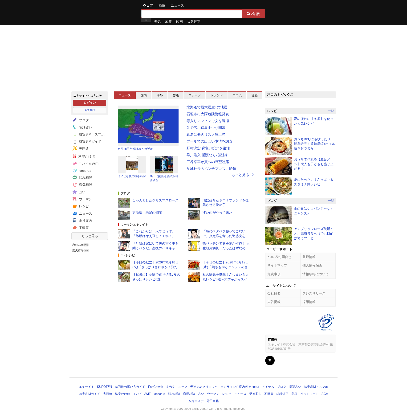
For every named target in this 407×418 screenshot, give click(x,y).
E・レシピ (128, 255)
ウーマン (85, 199)
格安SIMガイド (89, 141)
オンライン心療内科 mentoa (239, 387)
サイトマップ (277, 265)
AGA (325, 394)
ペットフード (309, 394)
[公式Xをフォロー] (270, 360)
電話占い (85, 127)
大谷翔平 (193, 22)
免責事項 (274, 274)
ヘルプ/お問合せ (279, 257)
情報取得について (315, 274)
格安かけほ (86, 156)
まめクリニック (176, 387)
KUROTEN (104, 387)
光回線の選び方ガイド (130, 387)
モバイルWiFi (88, 164)
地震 (168, 22)
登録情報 (309, 257)
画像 (162, 5)
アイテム (268, 387)
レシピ (83, 206)
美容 (294, 394)
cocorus (84, 170)
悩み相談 (85, 178)
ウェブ (148, 5)
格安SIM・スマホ (91, 134)
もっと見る (89, 236)
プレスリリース (314, 293)
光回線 (83, 149)
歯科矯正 (282, 394)
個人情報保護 (312, 265)
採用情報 (309, 302)
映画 (179, 22)
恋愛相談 (85, 185)
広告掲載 (274, 302)
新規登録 (90, 110)
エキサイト (88, 12)
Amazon (77, 244)
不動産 (83, 227)
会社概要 (274, 293)
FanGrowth (155, 387)
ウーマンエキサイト (134, 224)
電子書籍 (213, 401)
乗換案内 (85, 220)
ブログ (83, 120)
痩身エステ (196, 401)
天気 (157, 22)
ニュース (177, 5)
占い (81, 192)
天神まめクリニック (204, 387)
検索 (256, 14)
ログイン (90, 102)
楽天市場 (78, 250)
